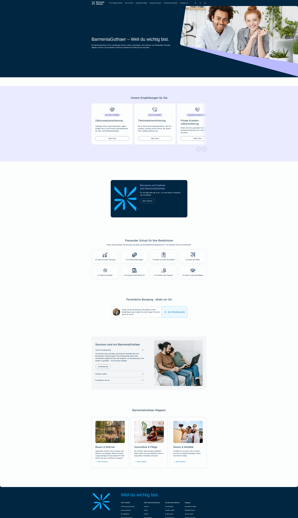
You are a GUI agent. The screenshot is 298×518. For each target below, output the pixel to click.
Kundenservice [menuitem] (184, 3)
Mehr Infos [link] (112, 138)
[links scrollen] (199, 149)
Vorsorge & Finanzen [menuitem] (155, 3)
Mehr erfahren (103, 462)
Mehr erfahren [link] (147, 201)
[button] (105, 256)
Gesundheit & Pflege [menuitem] (141, 3)
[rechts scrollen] (204, 149)
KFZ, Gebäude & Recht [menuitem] (115, 3)
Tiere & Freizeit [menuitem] (129, 3)
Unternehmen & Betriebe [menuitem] (170, 3)
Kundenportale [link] (103, 366)
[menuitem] (195, 3)
